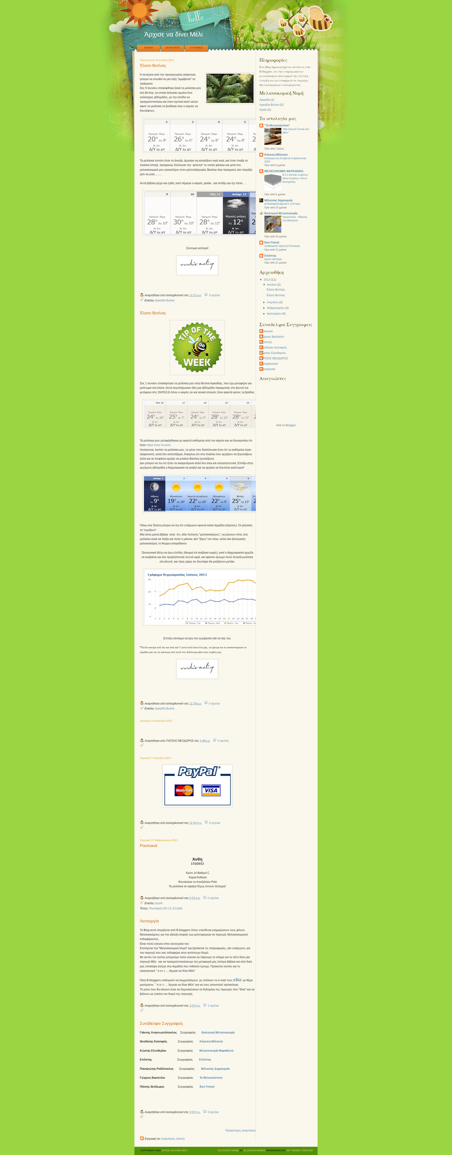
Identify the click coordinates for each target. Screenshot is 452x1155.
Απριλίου (272, 302)
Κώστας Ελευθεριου (273, 353)
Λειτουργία (149, 921)
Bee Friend (271, 242)
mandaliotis (268, 369)
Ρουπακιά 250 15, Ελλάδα (165, 908)
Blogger (291, 425)
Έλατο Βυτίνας (153, 66)
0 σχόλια (214, 703)
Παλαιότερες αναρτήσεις (240, 1130)
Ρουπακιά (148, 846)
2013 (267, 279)
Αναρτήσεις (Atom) (173, 1138)
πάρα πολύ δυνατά (158, 445)
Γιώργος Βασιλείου (272, 336)
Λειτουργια (172, 47)
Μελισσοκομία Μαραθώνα (216, 1050)
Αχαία (158, 903)
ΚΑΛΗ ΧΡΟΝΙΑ (273, 259)
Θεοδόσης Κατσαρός (274, 347)
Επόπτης (205, 1059)
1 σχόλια (213, 1005)
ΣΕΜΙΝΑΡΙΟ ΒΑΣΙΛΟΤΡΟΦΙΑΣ (282, 246)
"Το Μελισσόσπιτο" (277, 125)
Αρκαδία (264, 99)
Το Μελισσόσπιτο (211, 1077)
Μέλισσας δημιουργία (278, 200)
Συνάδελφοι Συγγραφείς (161, 1024)
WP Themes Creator (300, 1150)
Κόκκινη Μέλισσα (211, 1041)
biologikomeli (269, 363)
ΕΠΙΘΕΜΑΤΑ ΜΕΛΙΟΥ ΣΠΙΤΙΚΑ (282, 204)
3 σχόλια (214, 295)
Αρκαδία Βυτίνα (164, 300)
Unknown (267, 331)
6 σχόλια (213, 1112)
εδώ (237, 979)
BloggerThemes (254, 1150)
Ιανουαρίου (274, 313)
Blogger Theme (228, 1150)
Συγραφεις (196, 47)
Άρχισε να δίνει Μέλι (174, 1150)
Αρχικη (148, 47)
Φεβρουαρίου (275, 308)
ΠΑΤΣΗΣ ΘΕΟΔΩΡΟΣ (274, 358)
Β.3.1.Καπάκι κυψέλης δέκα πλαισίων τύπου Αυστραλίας (295, 178)
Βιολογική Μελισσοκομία (218, 1032)
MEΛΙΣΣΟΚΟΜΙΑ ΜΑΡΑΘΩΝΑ (283, 171)
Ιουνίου (271, 284)
